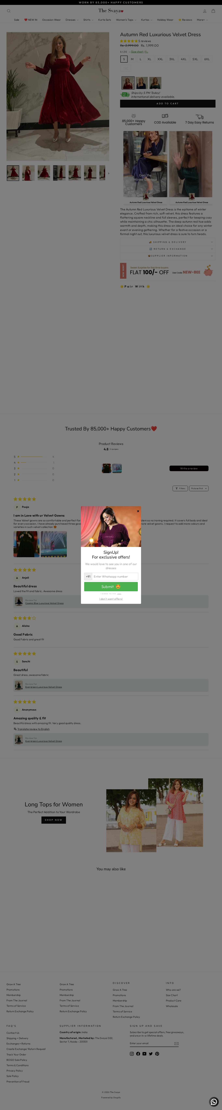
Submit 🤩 (111, 586)
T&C (119, 594)
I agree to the (111, 594)
